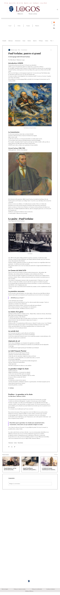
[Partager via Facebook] (8, 446)
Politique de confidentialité (37, 589)
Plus (51, 40)
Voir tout (56, 454)
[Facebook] (54, 25)
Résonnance (11, 442)
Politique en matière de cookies (20, 589)
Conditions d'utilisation (50, 589)
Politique (41, 40)
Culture (46, 40)
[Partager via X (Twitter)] (11, 446)
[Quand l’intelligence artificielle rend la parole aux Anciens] (30, 461)
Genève (29, 40)
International (17, 40)
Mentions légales (5, 589)
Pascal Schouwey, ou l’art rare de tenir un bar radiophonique (10, 469)
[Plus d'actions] (51, 50)
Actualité (4, 40)
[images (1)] (54, 22)
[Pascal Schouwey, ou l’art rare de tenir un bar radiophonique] (11, 461)
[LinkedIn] (54, 28)
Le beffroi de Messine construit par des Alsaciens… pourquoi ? (49, 469)
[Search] (57, 9)
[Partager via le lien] (14, 446)
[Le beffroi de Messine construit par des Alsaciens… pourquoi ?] (49, 461)
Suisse (24, 40)
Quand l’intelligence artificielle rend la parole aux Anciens (30, 469)
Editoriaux (10, 40)
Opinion (35, 40)
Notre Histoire (20, 442)
